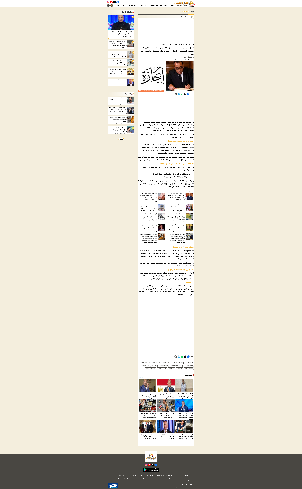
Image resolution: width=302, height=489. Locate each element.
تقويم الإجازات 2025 (188, 365)
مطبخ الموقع (128, 475)
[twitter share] (185, 94)
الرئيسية (171, 5)
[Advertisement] (166, 31)
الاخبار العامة (163, 5)
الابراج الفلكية (190, 481)
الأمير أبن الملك (188, 57)
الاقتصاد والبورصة (189, 478)
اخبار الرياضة (136, 475)
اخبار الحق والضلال (170, 478)
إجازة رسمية (154, 365)
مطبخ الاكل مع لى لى (148, 478)
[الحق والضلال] (192, 11)
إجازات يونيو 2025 (189, 363)
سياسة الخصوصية (184, 484)
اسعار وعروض (127, 478)
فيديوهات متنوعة (134, 5)
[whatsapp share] (182, 94)
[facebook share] (188, 94)
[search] (108, 5)
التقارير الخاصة (154, 5)
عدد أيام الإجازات (166, 363)
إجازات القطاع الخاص (163, 365)
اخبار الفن (124, 5)
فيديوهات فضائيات (160, 478)
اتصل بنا (176, 484)
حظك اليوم (182, 481)
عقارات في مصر (118, 478)
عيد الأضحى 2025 (189, 368)
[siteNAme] (185, 3)
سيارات (133, 478)
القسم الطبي (144, 5)
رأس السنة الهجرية (162, 368)
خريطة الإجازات (144, 363)
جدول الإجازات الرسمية (150, 368)
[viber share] (179, 94)
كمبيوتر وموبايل (179, 478)
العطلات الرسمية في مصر (154, 363)
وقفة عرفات (179, 368)
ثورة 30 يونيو (171, 368)
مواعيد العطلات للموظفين (176, 365)
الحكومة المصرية (145, 365)
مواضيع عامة (185, 11)
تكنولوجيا (139, 478)
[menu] (111, 5)
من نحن (191, 484)
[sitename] (151, 456)
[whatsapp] (175, 94)
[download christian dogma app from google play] (151, 470)
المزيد (121, 139)
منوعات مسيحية (144, 475)
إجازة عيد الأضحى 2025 (178, 363)
